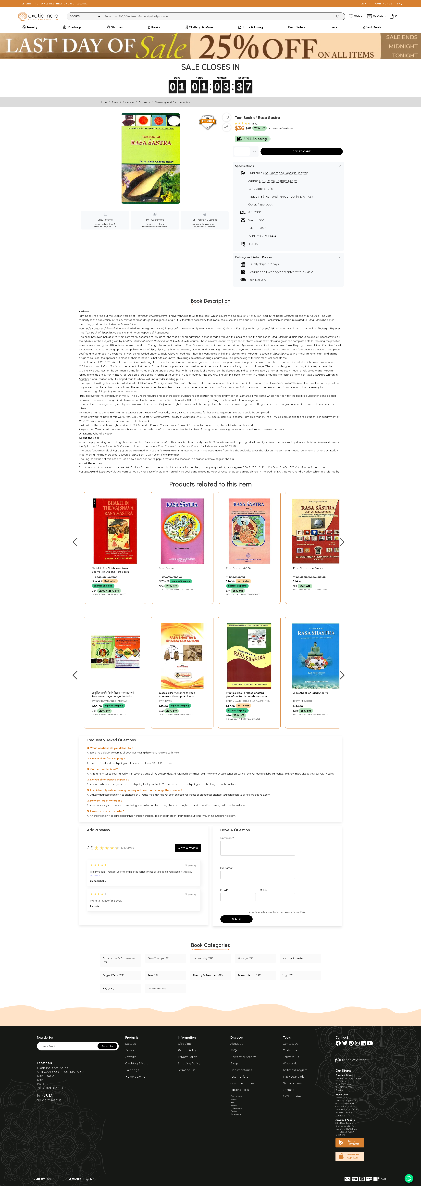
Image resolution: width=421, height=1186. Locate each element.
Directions (340, 1090)
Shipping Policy (189, 1063)
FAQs (233, 1050)
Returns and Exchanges (264, 272)
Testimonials (239, 1076)
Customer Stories (242, 1083)
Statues (130, 1043)
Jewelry (130, 1056)
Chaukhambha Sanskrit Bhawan (285, 173)
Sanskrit (84, 379)
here (171, 805)
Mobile (264, 890)
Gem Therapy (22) (158, 958)
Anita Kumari (102, 701)
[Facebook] (338, 1044)
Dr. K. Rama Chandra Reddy (278, 180)
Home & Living (135, 1076)
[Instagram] (357, 1044)
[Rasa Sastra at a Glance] (316, 563)
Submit (236, 919)
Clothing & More (136, 1063)
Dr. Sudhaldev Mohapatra (310, 576)
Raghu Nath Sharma (106, 576)
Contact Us (290, 1043)
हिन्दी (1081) (108, 988)
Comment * (227, 838)
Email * (224, 890)
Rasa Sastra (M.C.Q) (238, 568)
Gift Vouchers (292, 1083)
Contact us (384, 3)
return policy (327, 773)
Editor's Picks (239, 1089)
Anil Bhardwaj (118, 701)
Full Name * (227, 867)
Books (114, 102)
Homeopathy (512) (203, 958)
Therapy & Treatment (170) (208, 975)
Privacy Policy (299, 912)
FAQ (400, 3)
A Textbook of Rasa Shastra (310, 692)
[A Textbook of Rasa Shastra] (316, 687)
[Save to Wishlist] (227, 119)
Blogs (234, 1063)
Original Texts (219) (113, 975)
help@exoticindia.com (258, 794)
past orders (199, 805)
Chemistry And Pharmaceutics (172, 102)
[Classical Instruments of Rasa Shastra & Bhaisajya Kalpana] (182, 687)
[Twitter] (344, 1044)
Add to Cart (302, 151)
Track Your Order (294, 1076)
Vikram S (167, 701)
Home (103, 102)
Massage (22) (245, 958)
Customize (290, 1050)
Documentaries (241, 1070)
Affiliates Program (295, 1070)
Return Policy (187, 1050)
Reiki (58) (153, 975)
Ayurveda (128, 102)
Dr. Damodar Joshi (172, 576)
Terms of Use (282, 912)
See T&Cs (111, 227)
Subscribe (107, 1046)
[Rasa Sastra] (182, 563)
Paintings (132, 1070)
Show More (96, 876)
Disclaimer (185, 1043)
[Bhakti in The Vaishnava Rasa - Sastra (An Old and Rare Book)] (115, 563)
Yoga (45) (288, 975)
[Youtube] (370, 1044)
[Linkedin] (363, 1044)
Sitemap (289, 1089)
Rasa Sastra (166, 568)
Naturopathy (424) (293, 958)
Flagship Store (343, 1075)
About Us (236, 1043)
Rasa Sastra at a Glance (308, 568)
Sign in (365, 3)
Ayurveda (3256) (157, 988)
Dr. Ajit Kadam (237, 576)
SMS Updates (292, 1096)
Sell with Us (291, 1056)
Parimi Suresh (304, 701)
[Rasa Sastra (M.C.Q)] (249, 563)
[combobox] (218, 16)
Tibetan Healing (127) (249, 975)
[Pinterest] (351, 1044)
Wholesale (290, 1063)
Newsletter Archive (243, 1056)
